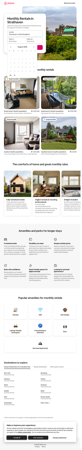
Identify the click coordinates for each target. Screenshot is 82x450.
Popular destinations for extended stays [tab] (17, 367)
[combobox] (25, 34)
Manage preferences (59, 438)
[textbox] (16, 41)
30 (10, 75)
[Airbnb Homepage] (9, 3)
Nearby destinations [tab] (40, 367)
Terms (44, 447)
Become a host (69, 3)
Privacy (37, 447)
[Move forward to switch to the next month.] (33, 47)
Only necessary (38, 438)
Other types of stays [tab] (57, 367)
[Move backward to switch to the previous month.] (10, 47)
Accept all (17, 438)
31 (14, 75)
